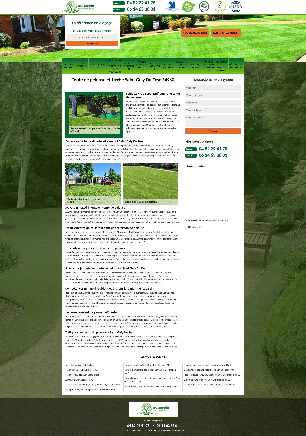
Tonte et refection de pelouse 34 (208, 66)
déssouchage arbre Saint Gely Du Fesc (82, 375)
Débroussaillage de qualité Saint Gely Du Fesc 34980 (207, 380)
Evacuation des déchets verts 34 (182, 66)
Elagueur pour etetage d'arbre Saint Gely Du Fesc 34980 (209, 370)
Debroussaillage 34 (98, 66)
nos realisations (195, 33)
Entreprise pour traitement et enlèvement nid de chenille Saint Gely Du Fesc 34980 (152, 380)
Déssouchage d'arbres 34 (236, 66)
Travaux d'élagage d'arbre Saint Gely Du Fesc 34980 (147, 365)
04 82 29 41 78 (141, 3)
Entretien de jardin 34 (82, 66)
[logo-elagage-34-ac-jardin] (86, 7)
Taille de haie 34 (195, 66)
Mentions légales (173, 431)
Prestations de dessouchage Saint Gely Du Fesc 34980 (207, 365)
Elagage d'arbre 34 (168, 66)
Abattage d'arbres (68, 66)
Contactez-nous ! (226, 33)
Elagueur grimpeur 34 (155, 66)
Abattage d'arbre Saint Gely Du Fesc (81, 380)
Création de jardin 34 (129, 66)
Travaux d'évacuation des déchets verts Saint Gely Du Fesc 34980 (150, 372)
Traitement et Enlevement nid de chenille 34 (115, 66)
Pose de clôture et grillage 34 (142, 66)
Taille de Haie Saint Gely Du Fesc (79, 365)
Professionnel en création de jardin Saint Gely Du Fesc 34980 (151, 386)
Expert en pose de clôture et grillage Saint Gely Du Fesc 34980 (92, 385)
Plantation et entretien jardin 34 (222, 66)
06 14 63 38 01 (141, 9)
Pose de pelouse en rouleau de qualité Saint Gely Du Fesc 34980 (212, 375)
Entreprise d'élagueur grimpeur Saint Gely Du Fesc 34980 (90, 390)
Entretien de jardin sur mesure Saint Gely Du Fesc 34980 (209, 385)
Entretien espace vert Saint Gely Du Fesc (83, 370)
